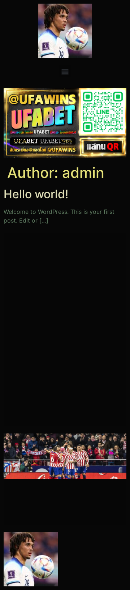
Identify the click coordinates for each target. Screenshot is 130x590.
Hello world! (36, 194)
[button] (65, 71)
